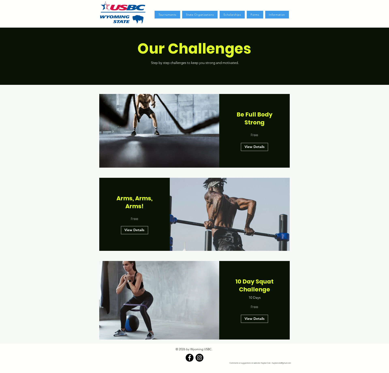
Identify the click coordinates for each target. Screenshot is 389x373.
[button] (167, 15)
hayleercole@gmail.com (281, 363)
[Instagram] (199, 358)
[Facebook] (189, 358)
